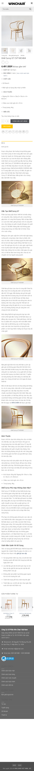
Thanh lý (4, 715)
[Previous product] (6, 62)
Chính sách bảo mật (8, 671)
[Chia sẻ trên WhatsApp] (3, 131)
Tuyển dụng (5, 708)
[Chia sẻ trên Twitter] (10, 131)
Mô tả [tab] (3, 143)
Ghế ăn (22, 55)
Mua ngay (7, 126)
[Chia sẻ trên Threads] (13, 131)
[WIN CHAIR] (17, 3)
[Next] (29, 31)
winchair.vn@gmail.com (16, 649)
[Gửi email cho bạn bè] (16, 131)
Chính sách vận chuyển (8, 678)
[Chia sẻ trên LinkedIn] (23, 131)
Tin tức (3, 704)
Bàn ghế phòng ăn (14, 55)
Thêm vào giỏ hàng (19, 121)
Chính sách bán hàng (8, 674)
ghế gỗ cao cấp (22, 553)
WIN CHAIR (15, 403)
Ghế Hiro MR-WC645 (25, 613)
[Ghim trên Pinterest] (20, 131)
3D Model (4, 711)
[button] (2, 3)
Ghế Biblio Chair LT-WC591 (8, 614)
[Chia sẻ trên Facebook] (6, 131)
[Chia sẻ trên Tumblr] (27, 131)
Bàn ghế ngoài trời (7, 694)
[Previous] (4, 31)
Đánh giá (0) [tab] (4, 146)
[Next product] (3, 62)
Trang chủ (4, 55)
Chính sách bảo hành (8, 681)
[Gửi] (30, 9)
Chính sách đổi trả (7, 685)
